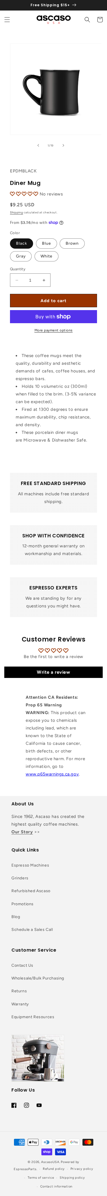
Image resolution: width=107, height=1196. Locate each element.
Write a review (53, 672)
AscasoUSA (50, 1162)
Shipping (16, 212)
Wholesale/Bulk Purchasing (37, 978)
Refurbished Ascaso (31, 890)
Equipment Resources (32, 1016)
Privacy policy (81, 1169)
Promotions (22, 904)
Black (21, 243)
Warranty (20, 1004)
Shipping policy (72, 1177)
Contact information (56, 1186)
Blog (15, 916)
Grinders (20, 878)
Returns (19, 991)
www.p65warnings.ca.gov (52, 774)
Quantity (17, 269)
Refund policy (54, 1169)
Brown (72, 243)
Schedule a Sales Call (32, 929)
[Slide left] (38, 145)
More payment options (54, 330)
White (47, 256)
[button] (7, 19)
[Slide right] (63, 145)
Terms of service (41, 1177)
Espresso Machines (30, 865)
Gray (21, 256)
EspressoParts (25, 1169)
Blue (46, 243)
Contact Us (22, 965)
